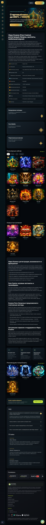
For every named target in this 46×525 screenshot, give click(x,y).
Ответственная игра (11, 502)
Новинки (21, 154)
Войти (31, 2)
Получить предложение (16, 24)
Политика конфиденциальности (13, 500)
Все (8, 154)
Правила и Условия (11, 499)
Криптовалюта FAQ (11, 505)
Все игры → (42, 151)
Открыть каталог (38, 401)
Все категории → (41, 363)
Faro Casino (10, 510)
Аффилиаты (10, 497)
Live (17, 154)
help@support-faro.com (12, 511)
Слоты (12, 154)
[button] (26, 413)
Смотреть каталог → (40, 223)
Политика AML (10, 504)
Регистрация (40, 2)
